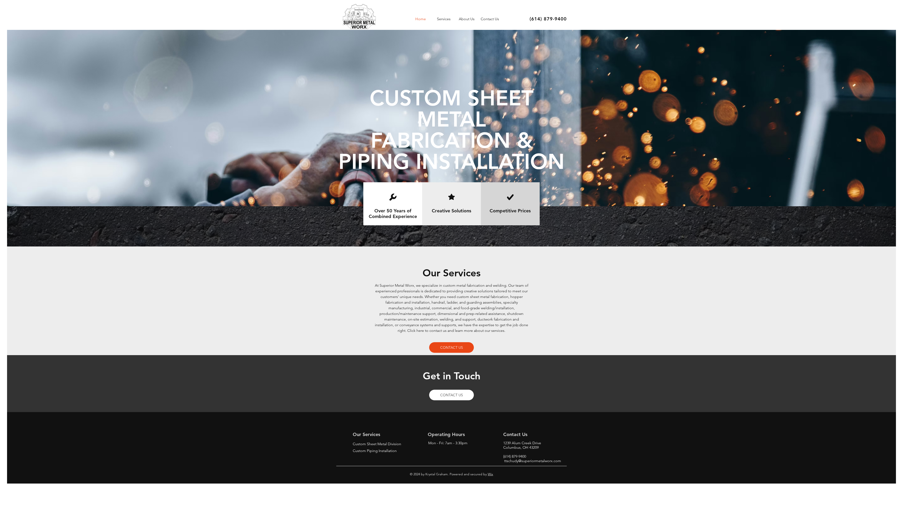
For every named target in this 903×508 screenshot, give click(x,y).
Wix (490, 474)
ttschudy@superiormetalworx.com (532, 461)
